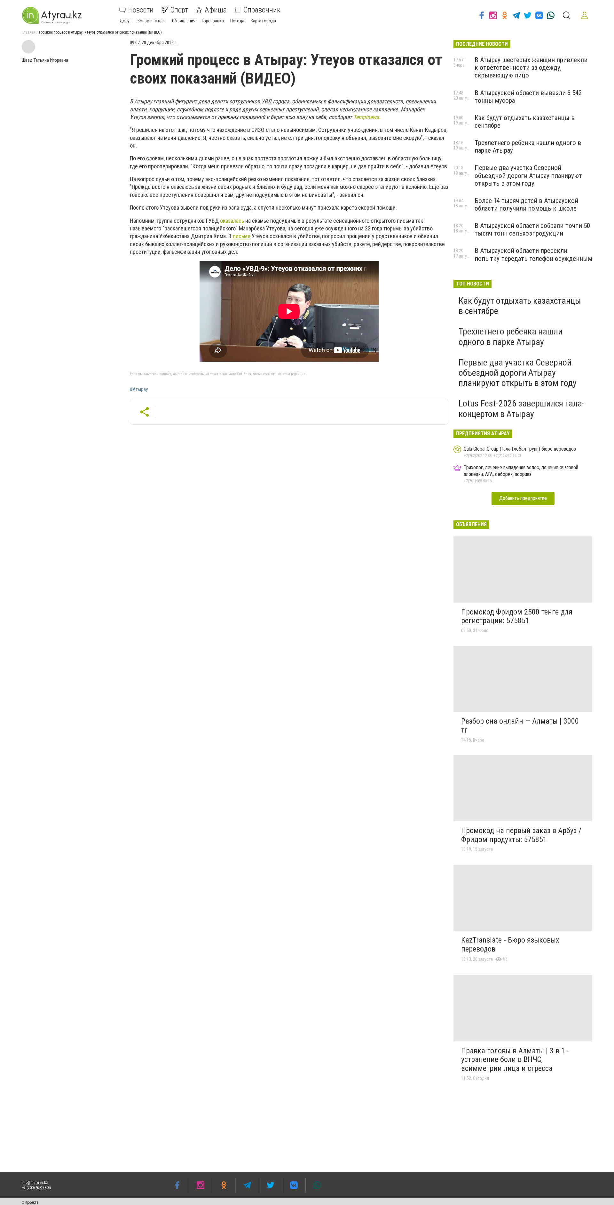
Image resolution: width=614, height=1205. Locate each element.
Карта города (263, 20)
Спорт (179, 10)
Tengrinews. (367, 117)
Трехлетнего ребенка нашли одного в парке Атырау (511, 336)
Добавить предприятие (523, 498)
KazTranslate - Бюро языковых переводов (510, 944)
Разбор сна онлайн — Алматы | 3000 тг (520, 726)
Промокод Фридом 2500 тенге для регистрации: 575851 (516, 616)
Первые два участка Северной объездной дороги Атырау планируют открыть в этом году (528, 175)
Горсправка (213, 20)
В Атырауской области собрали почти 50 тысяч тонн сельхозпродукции (532, 229)
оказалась (232, 220)
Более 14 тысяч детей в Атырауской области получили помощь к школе (526, 204)
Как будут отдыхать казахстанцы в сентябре (520, 305)
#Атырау (139, 389)
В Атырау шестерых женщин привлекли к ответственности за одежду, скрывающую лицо (531, 67)
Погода (237, 20)
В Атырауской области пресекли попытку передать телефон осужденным (533, 254)
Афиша (216, 10)
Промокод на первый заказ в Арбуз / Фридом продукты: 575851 (521, 835)
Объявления (183, 20)
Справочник (261, 10)
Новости (141, 10)
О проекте (30, 1202)
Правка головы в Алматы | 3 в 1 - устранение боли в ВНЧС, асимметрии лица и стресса (515, 1059)
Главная (28, 32)
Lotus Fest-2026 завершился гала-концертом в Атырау (522, 408)
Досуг (125, 20)
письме (241, 236)
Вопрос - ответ (152, 20)
